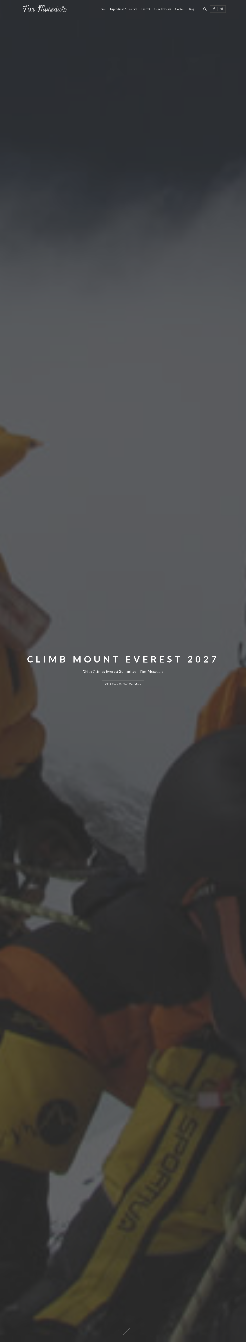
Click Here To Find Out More (123, 684)
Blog (191, 9)
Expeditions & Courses (123, 9)
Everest (145, 9)
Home (102, 9)
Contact (180, 9)
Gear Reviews (162, 9)
